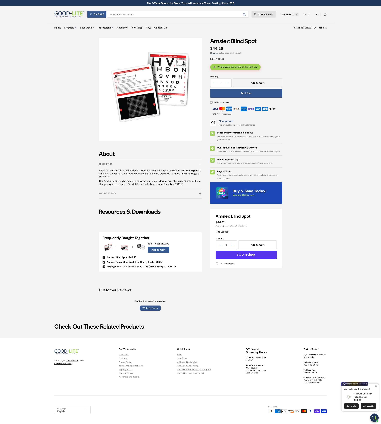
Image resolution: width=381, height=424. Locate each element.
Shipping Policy (125, 369)
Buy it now (246, 93)
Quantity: (214, 76)
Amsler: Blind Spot (117, 257)
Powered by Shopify (63, 363)
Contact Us (124, 354)
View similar (351, 406)
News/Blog (182, 358)
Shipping (214, 53)
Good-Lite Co (72, 360)
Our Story (123, 358)
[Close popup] (376, 386)
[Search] (245, 14)
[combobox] (178, 14)
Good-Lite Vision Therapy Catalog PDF (194, 369)
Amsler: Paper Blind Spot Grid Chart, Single (130, 262)
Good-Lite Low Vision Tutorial (190, 373)
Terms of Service (126, 373)
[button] (324, 14)
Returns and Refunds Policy (131, 365)
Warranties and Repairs (129, 377)
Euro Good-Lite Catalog (187, 365)
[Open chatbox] (374, 418)
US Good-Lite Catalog (187, 362)
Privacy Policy (125, 362)
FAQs (179, 354)
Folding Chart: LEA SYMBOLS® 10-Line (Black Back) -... (137, 266)
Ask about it (368, 406)
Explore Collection (243, 194)
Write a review (150, 308)
